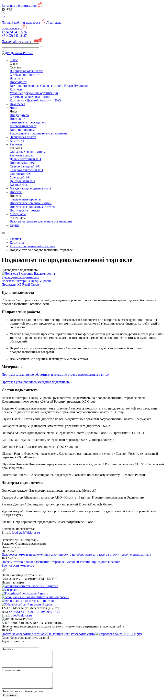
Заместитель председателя (28, 122)
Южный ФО (18, 184)
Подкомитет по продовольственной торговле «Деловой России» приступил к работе (61, 562)
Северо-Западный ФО (25, 166)
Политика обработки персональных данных (32, 634)
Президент (17, 118)
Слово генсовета (51, 85)
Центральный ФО (22, 181)
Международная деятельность (30, 188)
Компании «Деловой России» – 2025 (35, 100)
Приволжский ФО (22, 162)
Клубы (14, 225)
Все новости (18, 85)
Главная (15, 239)
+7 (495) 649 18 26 (14, 32)
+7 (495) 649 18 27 (14, 35)
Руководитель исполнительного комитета (39, 133)
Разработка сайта (83, 634)
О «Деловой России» (24, 74)
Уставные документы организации (34, 93)
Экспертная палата (23, 137)
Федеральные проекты (25, 199)
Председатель (19, 115)
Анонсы (33, 85)
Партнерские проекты (25, 210)
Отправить (9, 695)
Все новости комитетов (18, 565)
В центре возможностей (26, 71)
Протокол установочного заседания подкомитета (36, 382)
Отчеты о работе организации (31, 96)
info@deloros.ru (21, 615)
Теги (67, 634)
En (3, 17)
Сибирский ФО (21, 173)
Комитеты (17, 140)
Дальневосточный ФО (25, 159)
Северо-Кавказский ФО (26, 170)
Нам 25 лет (17, 104)
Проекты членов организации (31, 203)
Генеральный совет (23, 126)
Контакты (16, 89)
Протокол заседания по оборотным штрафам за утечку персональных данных (55, 374)
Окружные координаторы (28, 151)
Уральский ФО (20, 177)
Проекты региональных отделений (34, 206)
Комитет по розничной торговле (32, 246)
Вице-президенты (22, 129)
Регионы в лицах (22, 155)
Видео (68, 85)
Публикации (82, 85)
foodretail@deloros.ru (26, 532)
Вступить (16, 78)
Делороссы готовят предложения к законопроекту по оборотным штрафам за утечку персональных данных (76, 554)
